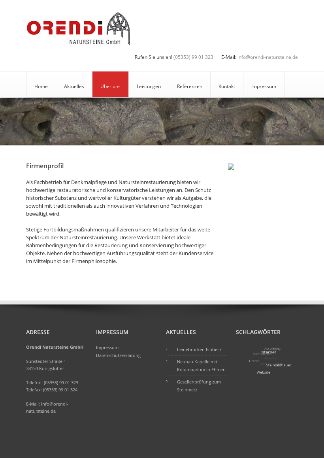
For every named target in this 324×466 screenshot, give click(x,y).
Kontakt (227, 86)
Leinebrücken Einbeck (199, 349)
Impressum (263, 86)
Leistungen (149, 86)
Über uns (110, 86)
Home (41, 86)
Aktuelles (74, 86)
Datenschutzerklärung (118, 355)
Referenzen (189, 86)
